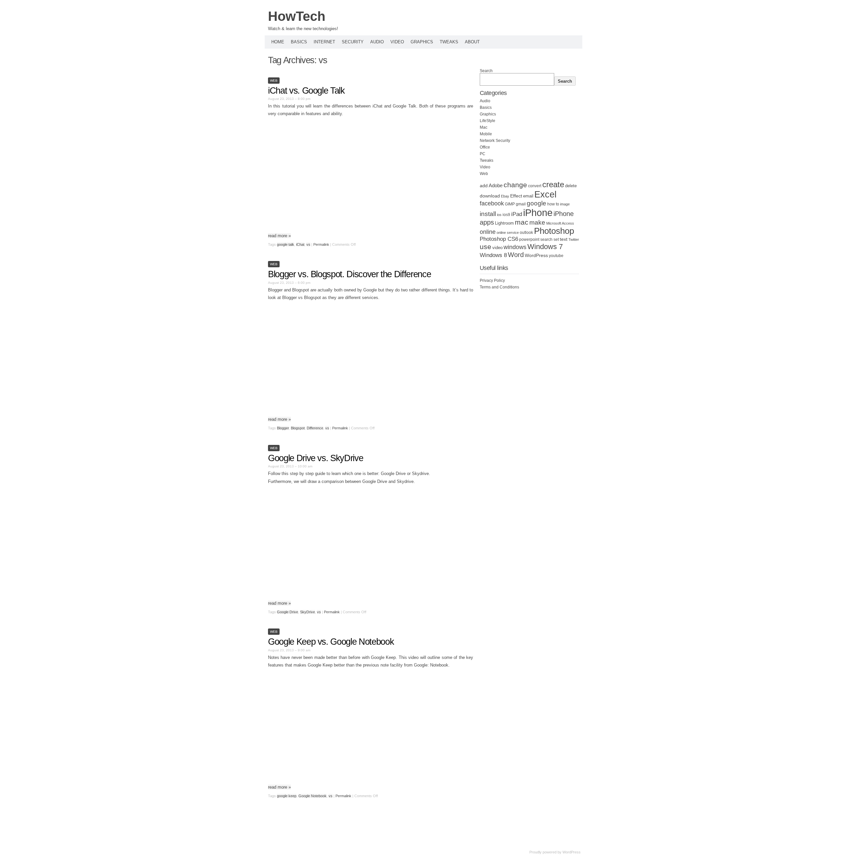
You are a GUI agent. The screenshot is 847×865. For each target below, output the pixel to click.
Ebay (505, 196)
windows (515, 247)
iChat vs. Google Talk (306, 91)
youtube (556, 256)
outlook (526, 232)
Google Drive (287, 612)
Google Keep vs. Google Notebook (331, 642)
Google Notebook (312, 796)
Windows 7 (545, 246)
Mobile (486, 134)
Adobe (496, 185)
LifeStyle (487, 120)
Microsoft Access (560, 223)
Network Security (495, 140)
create (553, 184)
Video (397, 41)
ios (499, 215)
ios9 (506, 215)
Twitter (573, 239)
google (536, 203)
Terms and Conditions (499, 287)
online (488, 232)
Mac (483, 127)
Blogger (283, 428)
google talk (285, 244)
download (490, 195)
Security (353, 41)
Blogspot (298, 428)
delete (571, 186)
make (537, 222)
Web (274, 80)
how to (553, 204)
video (497, 247)
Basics (299, 41)
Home (277, 41)
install (488, 213)
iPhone (538, 212)
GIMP (510, 204)
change (515, 185)
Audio (377, 41)
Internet (324, 41)
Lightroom (504, 223)
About (472, 41)
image (565, 204)
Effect (516, 195)
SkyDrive (307, 612)
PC (482, 153)
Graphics (422, 41)
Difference (315, 428)
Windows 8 (493, 255)
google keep (286, 796)
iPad (516, 214)
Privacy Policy (492, 280)
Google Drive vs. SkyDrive (315, 458)
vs (308, 244)
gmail (521, 204)
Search (486, 70)
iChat (300, 244)
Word (516, 254)
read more (279, 235)
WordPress (536, 255)
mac (521, 222)
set (556, 239)
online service (508, 233)
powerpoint (529, 239)
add (484, 185)
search (546, 239)
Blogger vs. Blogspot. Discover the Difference (349, 274)
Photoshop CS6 (499, 239)
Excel (545, 194)
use (485, 247)
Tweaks (449, 41)
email (528, 196)
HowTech (296, 16)
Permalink (321, 244)
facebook (492, 203)
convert (534, 186)
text (563, 239)
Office (485, 147)
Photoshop (554, 231)
